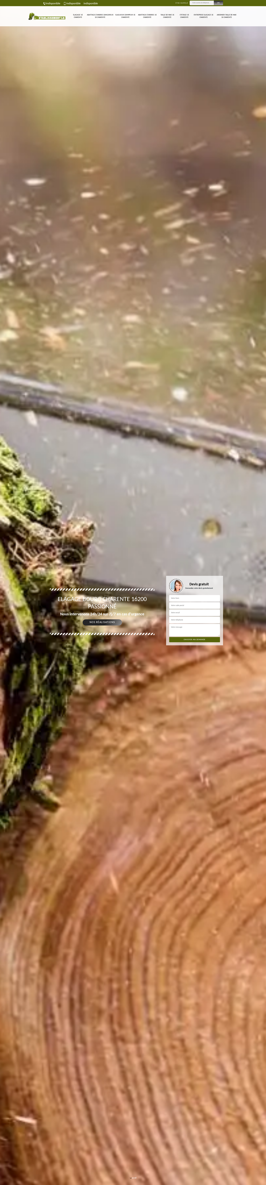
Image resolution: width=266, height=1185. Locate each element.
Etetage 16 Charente (184, 16)
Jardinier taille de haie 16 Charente (226, 16)
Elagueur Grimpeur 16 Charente (125, 16)
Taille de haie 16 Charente (167, 16)
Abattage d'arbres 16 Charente (147, 16)
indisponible (53, 3)
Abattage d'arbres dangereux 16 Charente (100, 16)
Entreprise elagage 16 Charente (203, 16)
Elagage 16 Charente (78, 16)
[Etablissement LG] (47, 16)
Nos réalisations (102, 622)
